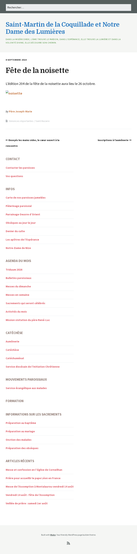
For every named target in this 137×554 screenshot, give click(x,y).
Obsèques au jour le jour (21, 222)
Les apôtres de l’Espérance (22, 239)
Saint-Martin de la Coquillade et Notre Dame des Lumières (63, 28)
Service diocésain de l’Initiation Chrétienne (33, 366)
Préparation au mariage (20, 431)
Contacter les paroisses (20, 167)
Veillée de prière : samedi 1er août (27, 503)
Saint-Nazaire (42, 121)
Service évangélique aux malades (26, 388)
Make (53, 534)
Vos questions (14, 176)
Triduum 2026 (14, 269)
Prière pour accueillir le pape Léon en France (33, 478)
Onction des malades (18, 439)
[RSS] (68, 543)
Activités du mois (16, 311)
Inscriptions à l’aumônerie (113, 140)
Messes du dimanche (18, 286)
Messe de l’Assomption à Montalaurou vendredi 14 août (40, 486)
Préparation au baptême (21, 423)
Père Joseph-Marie (20, 111)
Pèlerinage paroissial (19, 206)
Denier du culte (15, 231)
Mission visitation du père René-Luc (28, 320)
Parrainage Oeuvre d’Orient (23, 214)
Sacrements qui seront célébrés (25, 303)
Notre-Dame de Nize (18, 248)
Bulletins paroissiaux (18, 278)
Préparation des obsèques (22, 448)
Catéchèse (12, 350)
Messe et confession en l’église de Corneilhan (34, 469)
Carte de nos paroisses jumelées (25, 197)
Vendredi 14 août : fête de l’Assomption (30, 495)
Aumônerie (12, 341)
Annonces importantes (21, 121)
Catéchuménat (15, 358)
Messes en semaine (17, 294)
